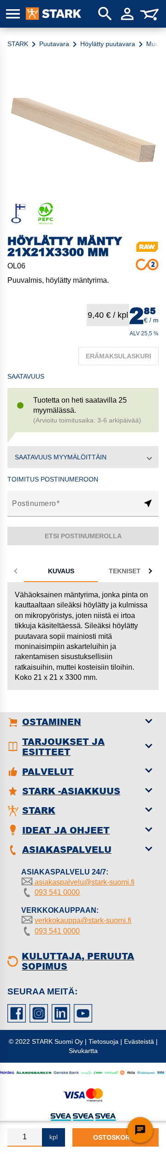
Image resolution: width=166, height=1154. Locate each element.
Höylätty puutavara (107, 44)
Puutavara (54, 44)
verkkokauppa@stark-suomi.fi (83, 920)
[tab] (61, 571)
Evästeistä (139, 1041)
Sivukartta (83, 1050)
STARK (17, 44)
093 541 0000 (57, 892)
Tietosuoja (104, 1041)
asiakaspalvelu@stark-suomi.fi (84, 882)
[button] (83, 457)
